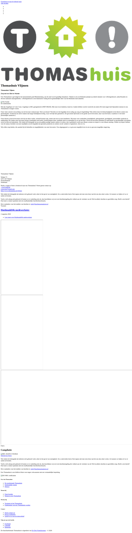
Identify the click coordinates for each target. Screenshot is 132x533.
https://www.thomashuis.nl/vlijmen (11, 191)
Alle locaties (4, 3)
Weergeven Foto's (6, 455)
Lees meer (18, 217)
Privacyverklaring (10, 514)
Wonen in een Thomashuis (13, 496)
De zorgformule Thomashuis (13, 483)
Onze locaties (9, 494)
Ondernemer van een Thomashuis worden (17, 505)
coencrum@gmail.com (8, 189)
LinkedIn (7, 525)
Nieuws (7, 486)
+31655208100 (5, 187)
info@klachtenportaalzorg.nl (39, 204)
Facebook (8, 524)
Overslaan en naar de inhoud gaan (11, 1)
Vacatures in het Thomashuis (13, 503)
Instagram (8, 527)
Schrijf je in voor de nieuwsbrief (14, 516)
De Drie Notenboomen (39, 530)
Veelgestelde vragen (11, 485)
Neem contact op (10, 513)
